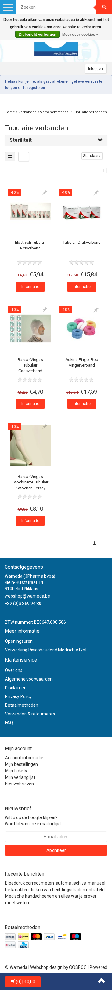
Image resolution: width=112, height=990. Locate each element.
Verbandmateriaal (54, 112)
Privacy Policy (18, 696)
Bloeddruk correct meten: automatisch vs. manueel (55, 883)
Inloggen (95, 69)
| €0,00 (25, 981)
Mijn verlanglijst (20, 777)
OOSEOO (78, 967)
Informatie (30, 287)
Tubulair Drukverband (82, 242)
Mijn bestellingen (21, 764)
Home (10, 112)
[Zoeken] (104, 7)
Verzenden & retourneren (30, 713)
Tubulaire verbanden (90, 112)
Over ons (13, 670)
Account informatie (24, 757)
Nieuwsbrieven (19, 783)
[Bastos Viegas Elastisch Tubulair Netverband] (30, 211)
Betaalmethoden (21, 705)
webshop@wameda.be (27, 596)
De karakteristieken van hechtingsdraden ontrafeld (55, 889)
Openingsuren (19, 641)
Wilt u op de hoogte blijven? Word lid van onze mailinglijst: (33, 820)
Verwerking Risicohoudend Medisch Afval (45, 649)
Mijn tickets (16, 770)
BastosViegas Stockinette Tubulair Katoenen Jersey (30, 482)
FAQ (9, 722)
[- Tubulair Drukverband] (81, 211)
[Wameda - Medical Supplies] (56, 43)
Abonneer (56, 850)
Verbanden (27, 112)
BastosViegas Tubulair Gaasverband (30, 365)
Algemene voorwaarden (29, 679)
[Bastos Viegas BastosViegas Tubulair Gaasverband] (30, 328)
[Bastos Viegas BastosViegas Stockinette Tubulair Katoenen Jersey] (30, 445)
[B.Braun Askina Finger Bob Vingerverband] (81, 328)
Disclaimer (15, 687)
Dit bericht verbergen (37, 34)
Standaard (92, 156)
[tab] (56, 140)
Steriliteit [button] (21, 140)
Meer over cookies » (80, 34)
